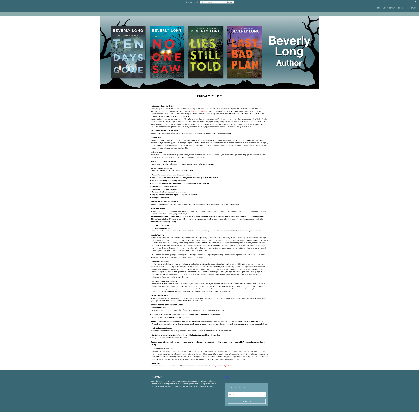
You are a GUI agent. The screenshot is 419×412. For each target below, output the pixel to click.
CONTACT (412, 8)
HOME (378, 8)
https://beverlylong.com (200, 111)
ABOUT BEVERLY (389, 8)
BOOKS (400, 8)
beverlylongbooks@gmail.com (221, 366)
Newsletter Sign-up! (192, 2)
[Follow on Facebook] (227, 377)
